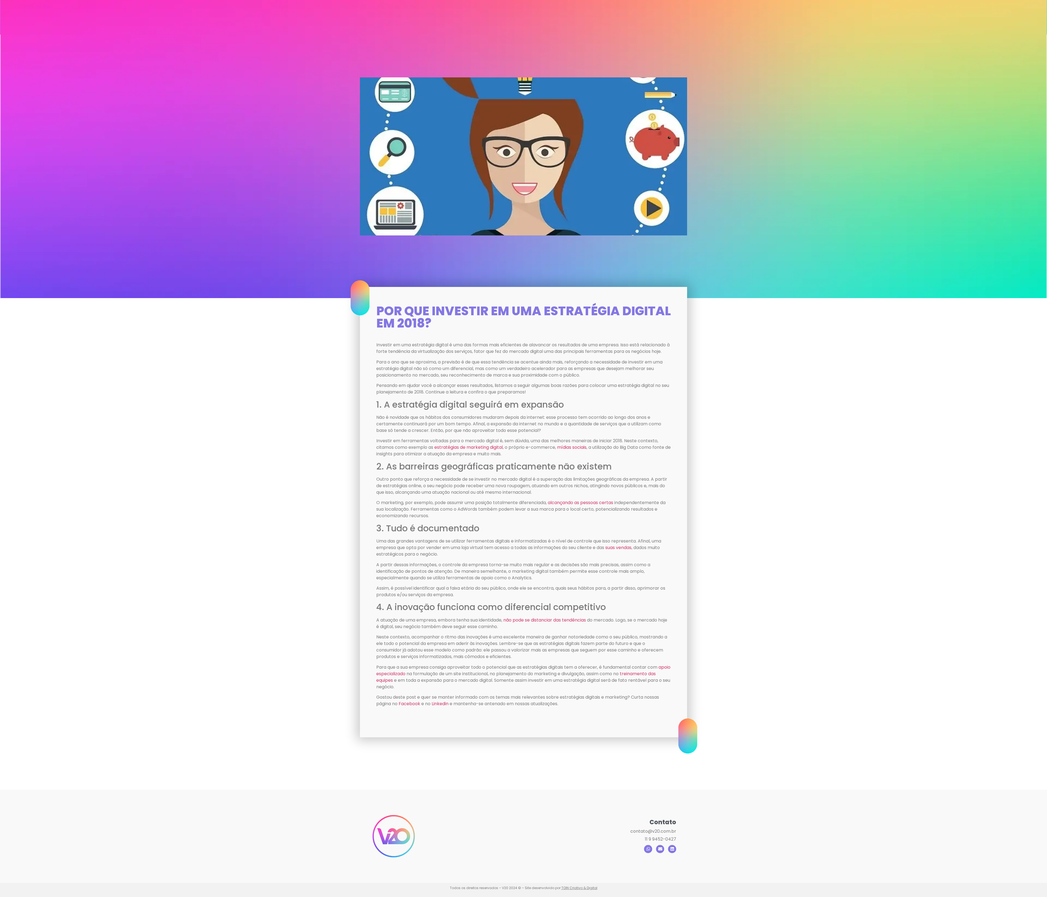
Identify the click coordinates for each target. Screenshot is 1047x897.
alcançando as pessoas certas (580, 502)
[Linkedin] (672, 849)
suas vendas (618, 547)
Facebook (409, 704)
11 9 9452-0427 (660, 839)
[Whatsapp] (648, 849)
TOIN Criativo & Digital (579, 888)
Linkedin (440, 704)
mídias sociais (571, 447)
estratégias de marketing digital (468, 447)
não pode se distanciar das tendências (544, 620)
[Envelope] (660, 849)
